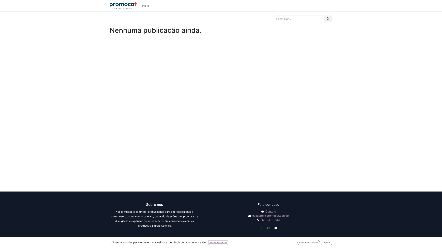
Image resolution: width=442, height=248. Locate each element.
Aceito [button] (327, 242)
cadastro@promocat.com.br (270, 215)
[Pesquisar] (328, 19)
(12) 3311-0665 (271, 219)
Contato (270, 211)
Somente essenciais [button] (308, 242)
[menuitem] (145, 5)
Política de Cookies (218, 242)
